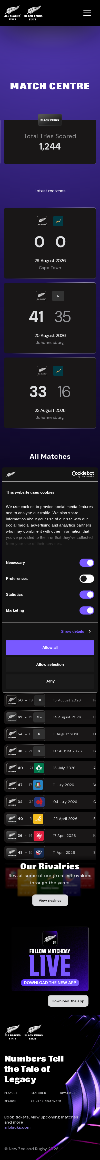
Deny (50, 681)
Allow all (50, 647)
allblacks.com (17, 1127)
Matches (39, 1093)
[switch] (86, 578)
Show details (72, 631)
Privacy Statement (46, 1101)
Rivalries (68, 1093)
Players (10, 1093)
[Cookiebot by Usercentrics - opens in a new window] (72, 474)
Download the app (68, 1001)
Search (10, 1101)
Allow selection (50, 664)
